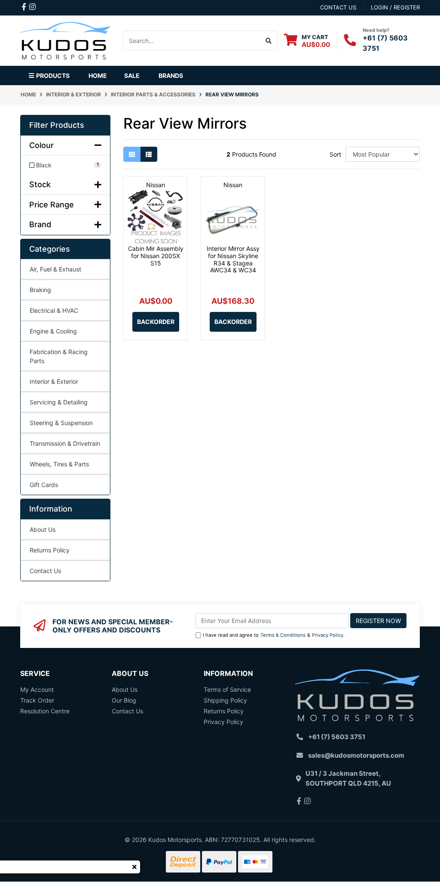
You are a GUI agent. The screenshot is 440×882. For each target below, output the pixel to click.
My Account (37, 689)
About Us (42, 529)
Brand (40, 224)
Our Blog (124, 700)
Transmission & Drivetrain (65, 443)
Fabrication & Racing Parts (59, 356)
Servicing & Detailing (59, 402)
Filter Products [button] (56, 125)
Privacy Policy (327, 635)
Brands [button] (171, 75)
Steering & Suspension (61, 422)
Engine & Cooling (53, 331)
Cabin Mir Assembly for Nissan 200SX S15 (155, 256)
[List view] (148, 154)
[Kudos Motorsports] (65, 39)
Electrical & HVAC (54, 310)
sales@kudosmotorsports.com (356, 755)
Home (98, 75)
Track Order (37, 700)
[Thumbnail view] (132, 154)
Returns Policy (50, 550)
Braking (40, 289)
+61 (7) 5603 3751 (336, 737)
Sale (132, 75)
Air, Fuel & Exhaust (55, 269)
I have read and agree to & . (274, 635)
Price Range (51, 204)
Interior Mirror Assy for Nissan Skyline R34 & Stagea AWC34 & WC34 (233, 259)
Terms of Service (227, 689)
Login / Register (395, 7)
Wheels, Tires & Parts (59, 464)
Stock (40, 184)
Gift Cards (44, 484)
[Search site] (268, 40)
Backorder (155, 321)
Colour (41, 145)
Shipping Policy (225, 700)
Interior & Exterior (54, 381)
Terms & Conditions (283, 635)
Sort (335, 154)
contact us (338, 7)
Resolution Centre (45, 711)
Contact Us (45, 570)
